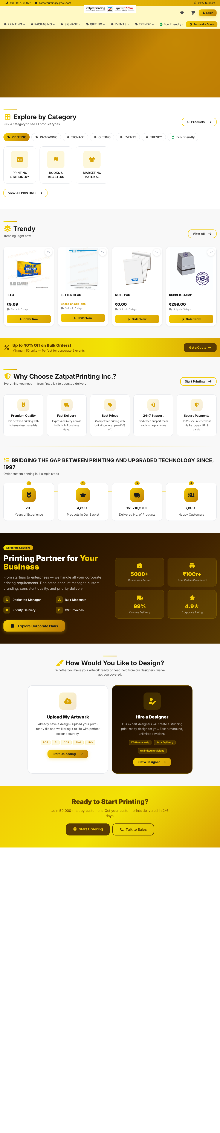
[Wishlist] (182, 13)
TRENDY (145, 24)
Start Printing (195, 381)
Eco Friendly (172, 24)
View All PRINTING (21, 193)
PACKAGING (43, 24)
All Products (195, 122)
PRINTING (15, 24)
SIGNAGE (71, 24)
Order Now (30, 319)
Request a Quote (204, 24)
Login (209, 12)
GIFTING (96, 24)
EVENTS (120, 24)
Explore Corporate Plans (38, 626)
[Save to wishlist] (48, 252)
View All (199, 233)
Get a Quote (198, 347)
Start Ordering (91, 829)
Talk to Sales (136, 829)
